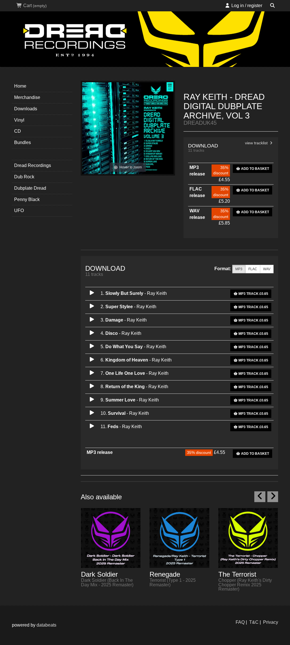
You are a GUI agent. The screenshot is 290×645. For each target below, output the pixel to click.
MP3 (238, 269)
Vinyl (19, 120)
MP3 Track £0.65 (253, 294)
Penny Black (27, 199)
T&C (254, 622)
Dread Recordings (32, 165)
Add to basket (254, 169)
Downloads (25, 108)
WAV (266, 269)
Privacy (270, 622)
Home (20, 86)
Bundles (22, 142)
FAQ (240, 622)
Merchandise (27, 97)
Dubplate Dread (30, 188)
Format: (222, 268)
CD (17, 131)
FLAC (252, 269)
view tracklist (257, 143)
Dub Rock (24, 176)
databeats (46, 625)
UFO (19, 210)
